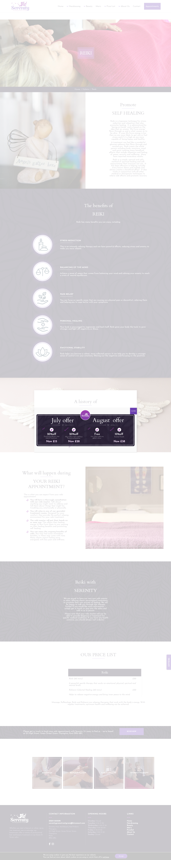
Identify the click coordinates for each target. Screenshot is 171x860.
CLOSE (133, 411)
